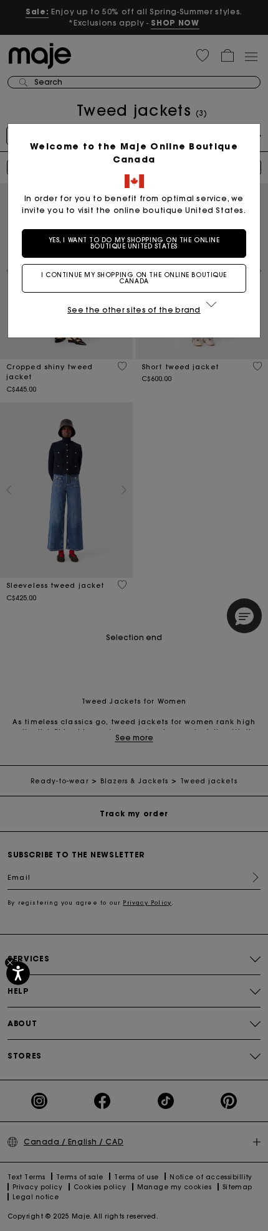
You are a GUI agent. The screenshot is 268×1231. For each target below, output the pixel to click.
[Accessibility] (18, 973)
